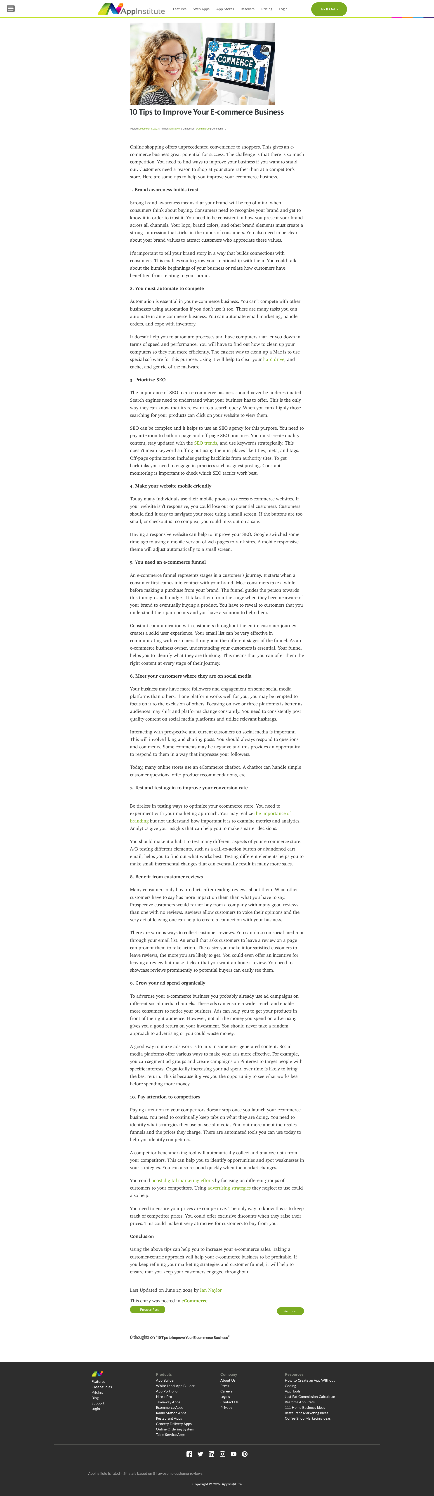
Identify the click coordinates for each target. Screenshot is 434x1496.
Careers (226, 1391)
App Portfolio (166, 1391)
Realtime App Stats (300, 1402)
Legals (225, 1397)
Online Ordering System (175, 1429)
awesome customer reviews (180, 1473)
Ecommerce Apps (169, 1407)
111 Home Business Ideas (305, 1407)
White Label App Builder (175, 1386)
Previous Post (149, 1309)
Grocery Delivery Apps (174, 1424)
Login (283, 9)
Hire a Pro (164, 1397)
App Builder (165, 1380)
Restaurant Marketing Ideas (306, 1413)
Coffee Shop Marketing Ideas (308, 1418)
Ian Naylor (175, 128)
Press (224, 1386)
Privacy (226, 1407)
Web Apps (201, 9)
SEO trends (205, 443)
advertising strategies (229, 1188)
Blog (95, 1398)
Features (179, 9)
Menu (11, 8)
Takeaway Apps (168, 1402)
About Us (228, 1380)
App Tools (292, 1391)
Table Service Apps (170, 1435)
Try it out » (329, 9)
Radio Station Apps (171, 1413)
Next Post (290, 1311)
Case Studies (102, 1387)
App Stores (225, 9)
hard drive (273, 359)
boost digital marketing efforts (182, 1180)
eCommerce (203, 128)
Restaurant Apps (169, 1418)
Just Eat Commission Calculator (310, 1397)
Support (98, 1403)
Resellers (248, 9)
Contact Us (229, 1402)
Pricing (266, 9)
